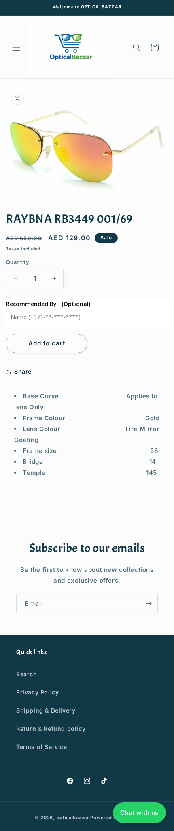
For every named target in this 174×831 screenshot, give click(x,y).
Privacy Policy (37, 692)
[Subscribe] (148, 603)
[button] (16, 47)
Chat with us (139, 812)
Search (26, 673)
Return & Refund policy (50, 728)
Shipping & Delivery (45, 710)
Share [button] (23, 371)
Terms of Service (41, 746)
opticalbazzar (73, 817)
